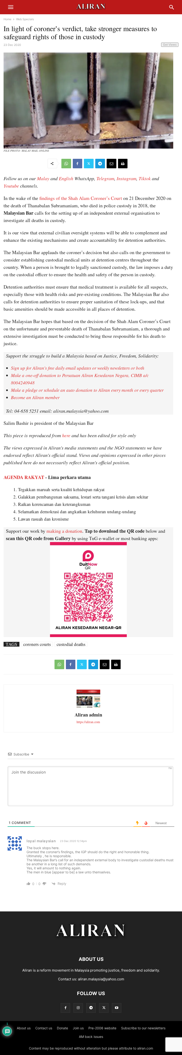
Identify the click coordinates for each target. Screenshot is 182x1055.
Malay (43, 178)
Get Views (170, 44)
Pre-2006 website (102, 1028)
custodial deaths (71, 644)
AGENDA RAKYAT (24, 477)
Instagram (126, 178)
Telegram (105, 178)
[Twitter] (89, 163)
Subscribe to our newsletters (143, 1028)
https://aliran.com (88, 722)
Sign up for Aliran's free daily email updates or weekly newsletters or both (77, 368)
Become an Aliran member (35, 397)
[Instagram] (78, 1008)
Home (7, 19)
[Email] (111, 163)
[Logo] (91, 945)
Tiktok (145, 178)
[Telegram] (100, 163)
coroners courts (37, 644)
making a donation (64, 531)
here (66, 435)
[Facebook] (77, 163)
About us (24, 1028)
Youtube (11, 186)
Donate (62, 1028)
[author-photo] (88, 707)
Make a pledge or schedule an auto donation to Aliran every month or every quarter (87, 390)
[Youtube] (116, 1008)
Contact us (43, 1028)
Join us (78, 1028)
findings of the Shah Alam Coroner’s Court (80, 198)
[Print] (122, 163)
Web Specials (25, 19)
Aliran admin (88, 714)
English (66, 178)
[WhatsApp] (66, 163)
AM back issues (91, 1037)
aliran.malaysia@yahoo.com (101, 979)
